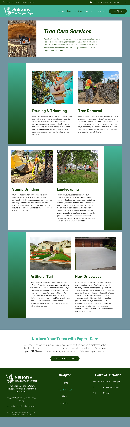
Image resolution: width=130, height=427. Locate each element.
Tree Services (65, 389)
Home (65, 382)
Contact (64, 403)
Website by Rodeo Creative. (21, 415)
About (65, 396)
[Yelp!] (91, 2)
